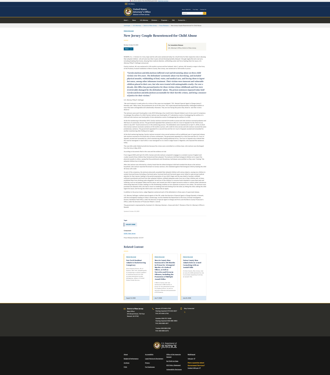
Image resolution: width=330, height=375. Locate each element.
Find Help (195, 9)
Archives (126, 363)
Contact (193, 368)
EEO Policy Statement (173, 365)
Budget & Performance (131, 359)
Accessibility (149, 354)
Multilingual (191, 354)
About (126, 354)
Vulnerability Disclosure (174, 369)
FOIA (125, 367)
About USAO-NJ (186, 9)
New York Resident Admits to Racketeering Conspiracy (136, 262)
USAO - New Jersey (130, 233)
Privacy (147, 363)
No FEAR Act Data (172, 361)
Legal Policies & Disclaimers (154, 359)
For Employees (150, 367)
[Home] (138, 15)
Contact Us (203, 9)
